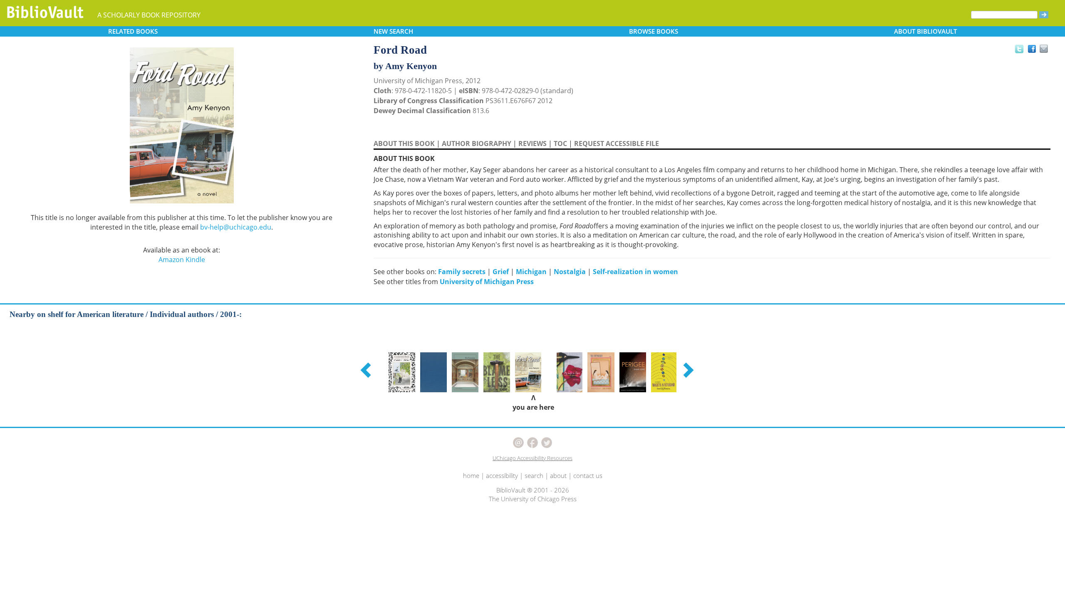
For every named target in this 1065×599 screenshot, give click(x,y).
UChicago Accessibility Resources (532, 458)
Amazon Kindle (182, 259)
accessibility (502, 475)
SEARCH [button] (393, 31)
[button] (367, 369)
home (471, 475)
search (534, 475)
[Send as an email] (1044, 49)
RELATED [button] (133, 31)
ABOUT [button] (925, 31)
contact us (587, 475)
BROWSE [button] (653, 31)
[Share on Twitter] (1018, 48)
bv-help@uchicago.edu (235, 227)
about (558, 475)
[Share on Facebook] (1034, 51)
